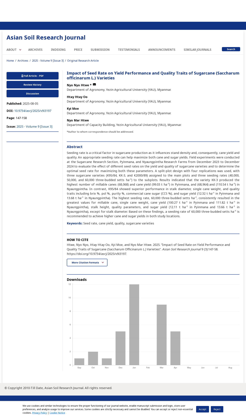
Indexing (58, 50)
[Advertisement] (123, 10)
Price (78, 50)
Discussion (32, 93)
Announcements (161, 50)
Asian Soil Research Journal (46, 37)
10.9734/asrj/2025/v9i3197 (32, 111)
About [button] (12, 50)
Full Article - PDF (33, 75)
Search (231, 49)
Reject (217, 409)
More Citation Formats (86, 262)
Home (10, 60)
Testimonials (129, 50)
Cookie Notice (57, 412)
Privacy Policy (39, 412)
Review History (33, 84)
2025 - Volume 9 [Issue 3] (48, 60)
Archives (35, 50)
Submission (100, 50)
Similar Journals (197, 50)
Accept (202, 409)
